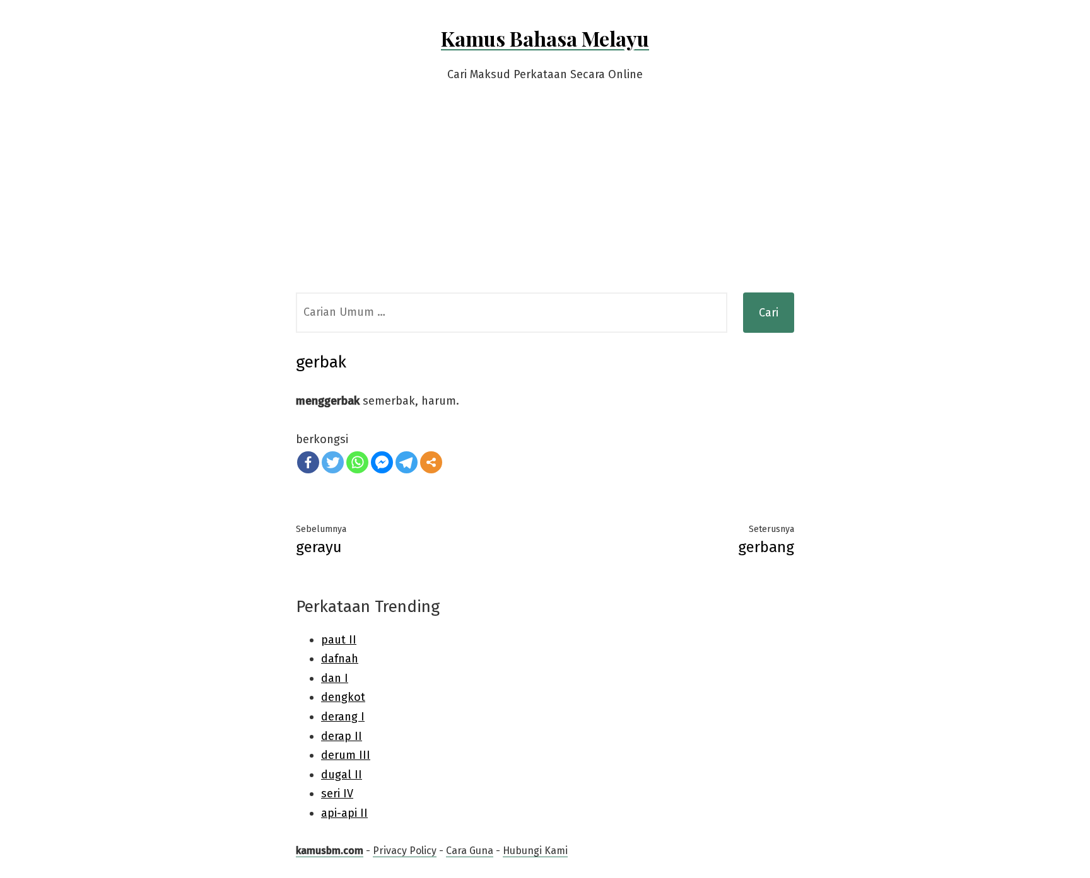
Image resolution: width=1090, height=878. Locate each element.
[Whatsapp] (357, 462)
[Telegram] (407, 462)
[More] (431, 462)
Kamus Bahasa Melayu (545, 38)
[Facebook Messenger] (382, 462)
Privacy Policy (405, 851)
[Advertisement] (545, 198)
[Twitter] (333, 462)
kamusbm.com (329, 851)
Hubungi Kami (535, 851)
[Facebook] (308, 462)
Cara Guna (469, 851)
